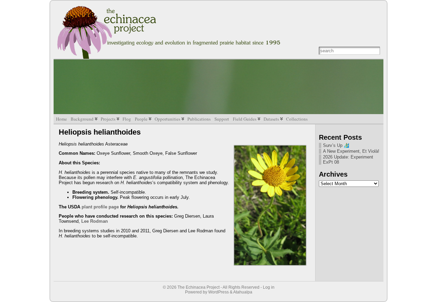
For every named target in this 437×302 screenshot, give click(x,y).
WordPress (218, 292)
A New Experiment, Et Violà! (351, 151)
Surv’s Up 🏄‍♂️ (336, 145)
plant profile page (100, 206)
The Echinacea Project (199, 287)
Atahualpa (242, 292)
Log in (268, 287)
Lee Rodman (94, 221)
